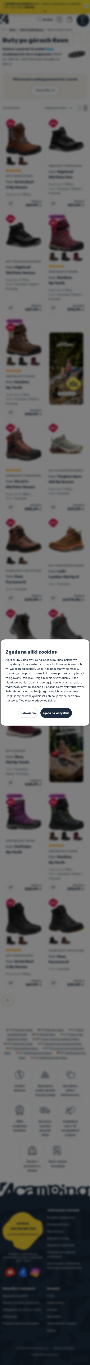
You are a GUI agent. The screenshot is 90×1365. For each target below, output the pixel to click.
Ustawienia (28, 713)
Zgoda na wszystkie (56, 713)
